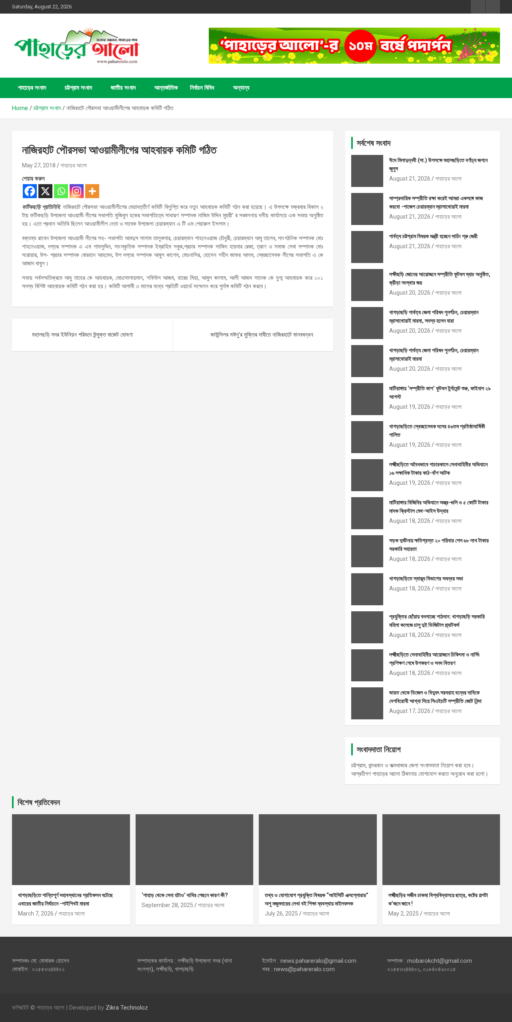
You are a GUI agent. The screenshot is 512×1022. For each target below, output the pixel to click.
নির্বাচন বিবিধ (202, 87)
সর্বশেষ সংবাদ (373, 143)
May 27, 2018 (39, 165)
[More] (92, 191)
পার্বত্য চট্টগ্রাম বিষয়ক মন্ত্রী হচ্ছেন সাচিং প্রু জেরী (433, 236)
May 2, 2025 (403, 913)
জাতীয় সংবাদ (123, 87)
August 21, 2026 (409, 178)
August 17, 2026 (409, 711)
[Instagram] (77, 191)
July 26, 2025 (281, 913)
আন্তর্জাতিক (166, 87)
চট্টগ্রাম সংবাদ (78, 87)
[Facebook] (30, 191)
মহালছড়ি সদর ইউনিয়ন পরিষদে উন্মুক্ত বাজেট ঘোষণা (82, 334)
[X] (45, 191)
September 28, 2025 (167, 905)
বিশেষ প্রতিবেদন (39, 802)
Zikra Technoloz (127, 1007)
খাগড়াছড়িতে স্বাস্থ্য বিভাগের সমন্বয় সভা (426, 578)
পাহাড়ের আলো (73, 165)
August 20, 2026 (409, 292)
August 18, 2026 (409, 521)
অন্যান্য (241, 87)
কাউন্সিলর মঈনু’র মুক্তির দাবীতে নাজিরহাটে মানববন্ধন (261, 334)
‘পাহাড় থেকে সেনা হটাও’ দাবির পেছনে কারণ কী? (185, 895)
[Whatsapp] (61, 191)
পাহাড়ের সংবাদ (32, 87)
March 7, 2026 (36, 913)
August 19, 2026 (409, 407)
